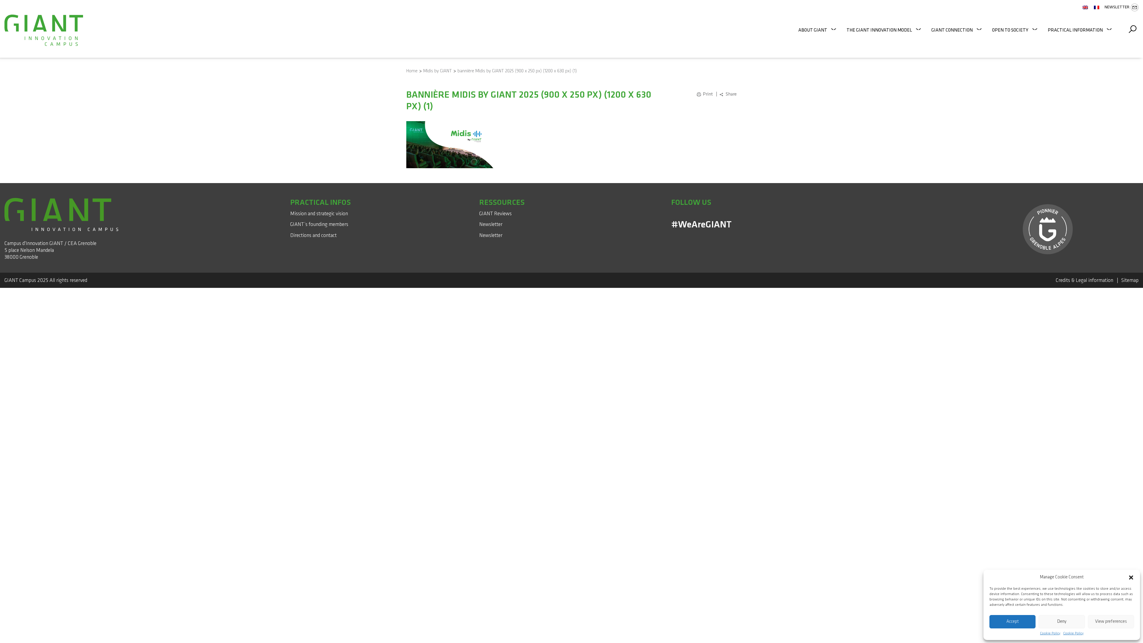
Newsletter (1117, 7)
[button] (1131, 577)
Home (412, 71)
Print (708, 94)
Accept (1012, 621)
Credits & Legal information (1084, 280)
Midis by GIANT (437, 71)
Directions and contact (313, 235)
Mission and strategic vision (319, 213)
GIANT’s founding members (319, 224)
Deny (1062, 621)
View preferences (1111, 621)
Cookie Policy (1050, 633)
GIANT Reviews (495, 213)
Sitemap (1130, 280)
